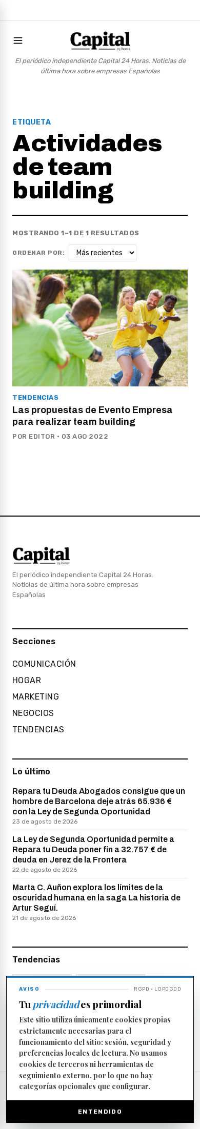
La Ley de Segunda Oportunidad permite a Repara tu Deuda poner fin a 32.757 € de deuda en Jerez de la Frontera (93, 854)
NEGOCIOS (33, 713)
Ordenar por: (38, 252)
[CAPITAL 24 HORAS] (100, 40)
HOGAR (26, 680)
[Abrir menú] (20, 40)
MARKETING (35, 697)
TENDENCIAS (38, 729)
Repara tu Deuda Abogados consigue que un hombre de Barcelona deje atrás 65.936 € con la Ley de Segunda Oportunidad (98, 806)
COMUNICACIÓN (44, 664)
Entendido (100, 1111)
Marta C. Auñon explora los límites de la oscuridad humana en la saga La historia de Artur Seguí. (96, 902)
